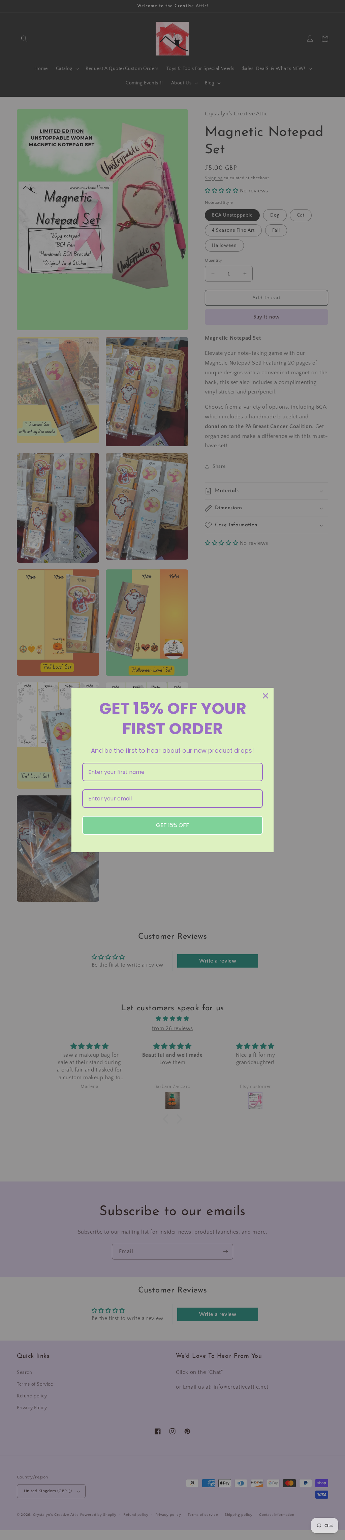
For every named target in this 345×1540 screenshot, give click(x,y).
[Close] (265, 696)
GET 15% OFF (172, 825)
